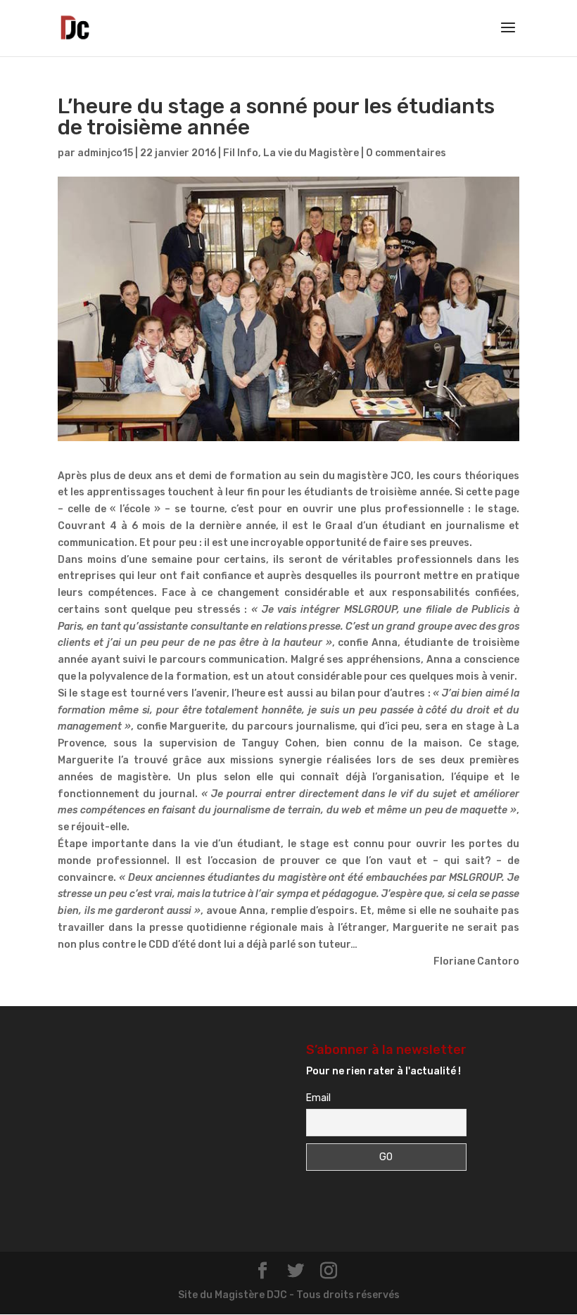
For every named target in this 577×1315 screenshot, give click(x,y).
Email (318, 1098)
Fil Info (240, 153)
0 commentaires (406, 153)
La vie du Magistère (311, 153)
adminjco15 (105, 153)
